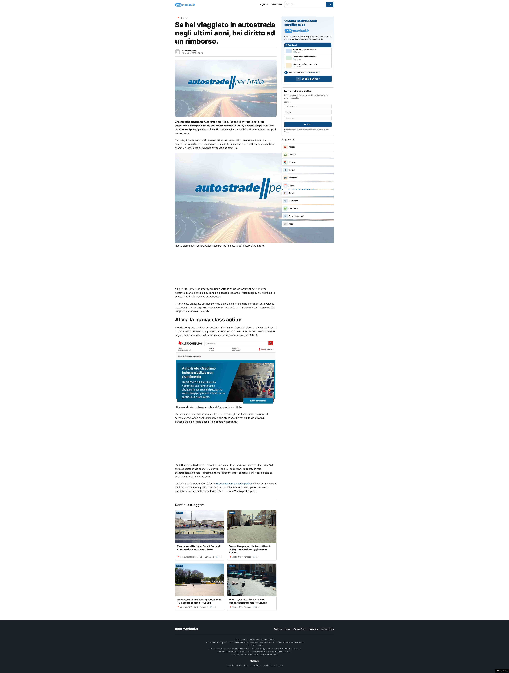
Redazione (313, 629)
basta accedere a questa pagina (234, 483)
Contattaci (272, 654)
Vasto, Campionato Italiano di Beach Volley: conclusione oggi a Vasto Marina (250, 549)
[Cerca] (329, 4)
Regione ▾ (264, 4)
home (288, 629)
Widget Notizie (327, 629)
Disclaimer (277, 629)
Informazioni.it (186, 629)
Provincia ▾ (277, 4)
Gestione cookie (502, 671)
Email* (287, 102)
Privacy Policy (299, 629)
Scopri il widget (308, 79)
